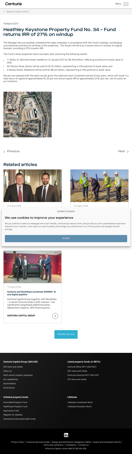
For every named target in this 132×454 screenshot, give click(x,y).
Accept (66, 238)
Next (121, 151)
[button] (122, 4)
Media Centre (66, 334)
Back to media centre (18, 12)
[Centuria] (13, 3)
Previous (13, 151)
